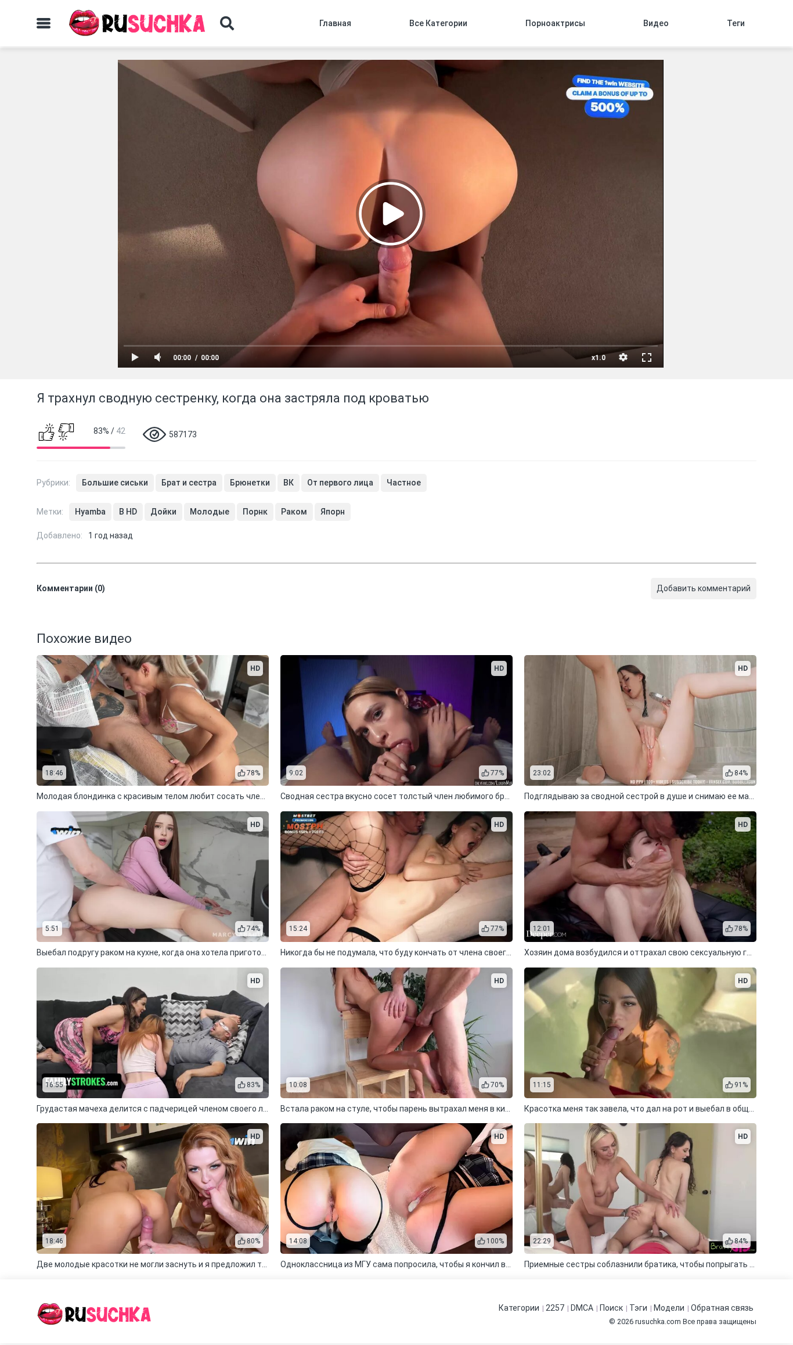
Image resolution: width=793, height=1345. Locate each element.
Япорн (332, 511)
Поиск (611, 1307)
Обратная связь (722, 1307)
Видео (656, 23)
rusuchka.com (658, 1321)
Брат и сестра (189, 482)
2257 (555, 1307)
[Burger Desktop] (44, 23)
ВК (288, 482)
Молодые (209, 511)
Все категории (438, 23)
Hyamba (90, 511)
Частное (404, 482)
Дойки (163, 511)
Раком (294, 511)
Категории (519, 1307)
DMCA (582, 1307)
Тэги (638, 1307)
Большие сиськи (115, 482)
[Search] (227, 23)
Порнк (255, 511)
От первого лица (340, 482)
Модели (669, 1307)
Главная (335, 23)
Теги (736, 23)
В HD (128, 511)
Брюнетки (250, 482)
